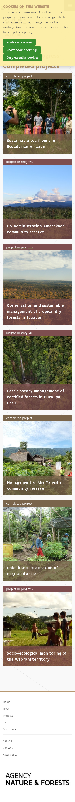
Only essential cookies (22, 58)
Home (6, 702)
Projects (8, 715)
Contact (7, 748)
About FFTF (10, 741)
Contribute (9, 729)
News (6, 709)
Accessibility (10, 754)
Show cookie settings (22, 50)
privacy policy (22, 32)
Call (5, 722)
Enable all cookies (19, 42)
